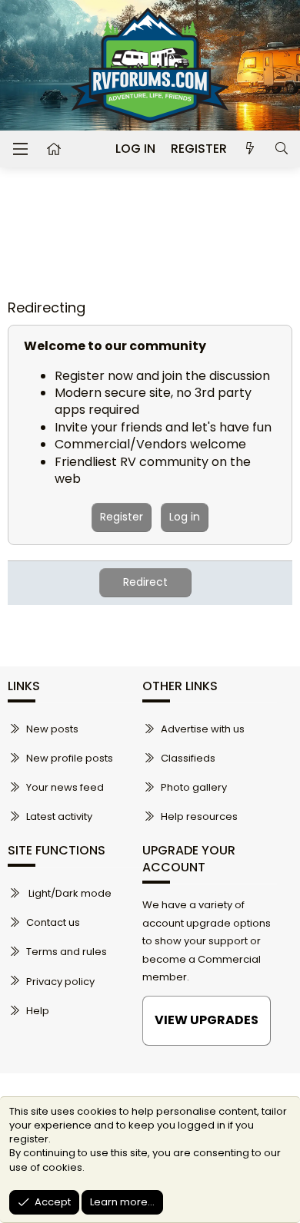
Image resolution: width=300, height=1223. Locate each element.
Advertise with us (203, 729)
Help (37, 1010)
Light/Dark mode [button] (69, 893)
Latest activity (59, 816)
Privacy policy (60, 981)
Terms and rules (66, 951)
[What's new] (250, 149)
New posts (52, 729)
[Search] (281, 149)
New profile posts (69, 758)
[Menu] (20, 149)
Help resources (199, 816)
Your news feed (65, 787)
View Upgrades (206, 1020)
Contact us (53, 922)
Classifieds (188, 758)
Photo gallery (194, 787)
